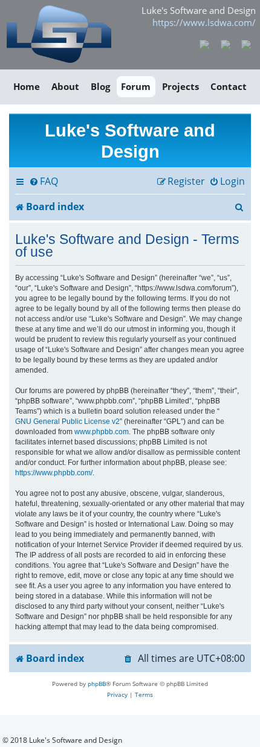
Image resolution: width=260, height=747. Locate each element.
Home (26, 86)
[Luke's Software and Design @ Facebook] (204, 43)
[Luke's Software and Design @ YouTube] (225, 43)
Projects (180, 86)
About (65, 86)
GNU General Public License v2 (67, 421)
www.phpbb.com (101, 432)
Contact (228, 86)
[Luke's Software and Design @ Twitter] (246, 43)
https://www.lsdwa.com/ (204, 22)
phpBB (97, 683)
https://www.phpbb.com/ (54, 473)
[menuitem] (43, 182)
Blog (100, 86)
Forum (136, 86)
